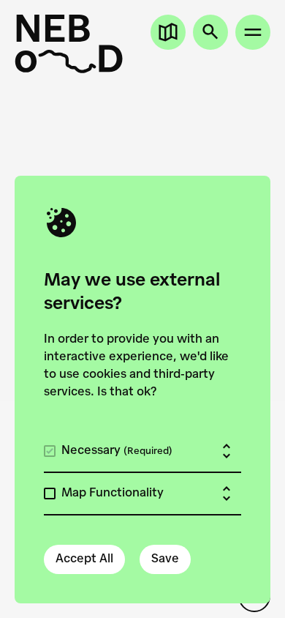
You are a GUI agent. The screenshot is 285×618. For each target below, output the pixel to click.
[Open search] (210, 32)
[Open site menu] (252, 32)
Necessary (116, 451)
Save (165, 559)
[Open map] (168, 32)
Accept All (84, 559)
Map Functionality (112, 493)
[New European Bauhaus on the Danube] (69, 44)
